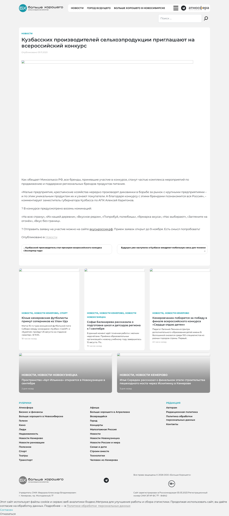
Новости (77, 8)
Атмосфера (26, 407)
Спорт (64, 313)
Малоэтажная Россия (103, 429)
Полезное (25, 446)
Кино (22, 425)
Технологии (97, 455)
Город (93, 420)
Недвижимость (28, 433)
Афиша (94, 407)
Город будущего (99, 8)
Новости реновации (31, 442)
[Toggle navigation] (175, 8)
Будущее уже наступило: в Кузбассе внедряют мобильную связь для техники (163, 247)
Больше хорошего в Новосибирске (139, 8)
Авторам (171, 407)
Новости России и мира (105, 442)
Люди (22, 429)
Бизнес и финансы (31, 411)
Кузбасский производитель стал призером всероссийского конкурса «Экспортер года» (62, 249)
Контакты (172, 424)
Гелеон (23, 420)
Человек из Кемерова (104, 459)
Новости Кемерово (46, 313)
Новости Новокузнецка (105, 438)
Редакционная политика (182, 411)
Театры (23, 455)
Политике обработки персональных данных (98, 505)
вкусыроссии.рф (101, 229)
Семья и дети (98, 446)
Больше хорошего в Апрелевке (110, 411)
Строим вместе (99, 451)
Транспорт (26, 459)
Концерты (96, 425)
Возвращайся (98, 416)
